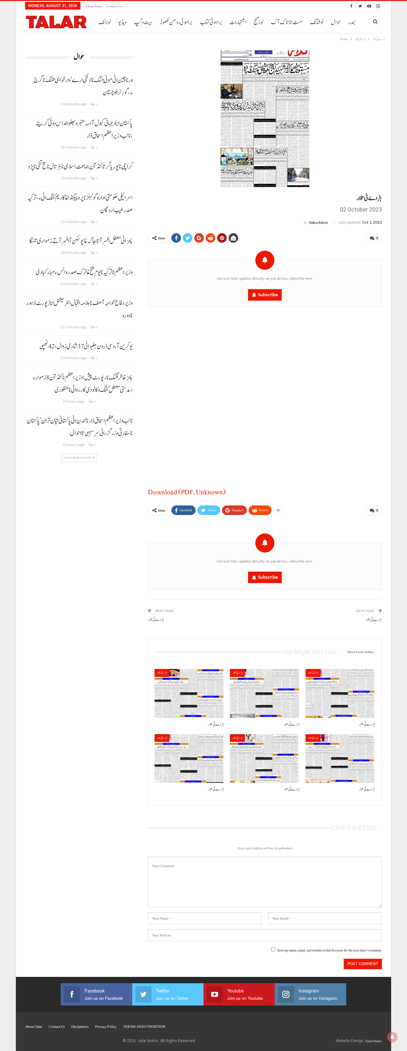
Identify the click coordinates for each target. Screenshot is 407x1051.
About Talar (93, 6)
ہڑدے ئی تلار (156, 619)
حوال (336, 22)
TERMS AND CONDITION (144, 1026)
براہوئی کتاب (211, 22)
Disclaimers (80, 1026)
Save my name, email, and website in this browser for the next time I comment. (329, 950)
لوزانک (105, 22)
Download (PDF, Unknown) (186, 492)
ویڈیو (122, 22)
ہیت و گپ (143, 22)
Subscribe (268, 294)
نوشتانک (316, 22)
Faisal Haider (373, 1041)
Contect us (114, 6)
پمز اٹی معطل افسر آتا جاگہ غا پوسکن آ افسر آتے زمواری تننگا (81, 241)
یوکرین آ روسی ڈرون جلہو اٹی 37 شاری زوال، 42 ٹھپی (86, 346)
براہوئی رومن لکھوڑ (176, 22)
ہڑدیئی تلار (162, 672)
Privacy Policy (106, 1026)
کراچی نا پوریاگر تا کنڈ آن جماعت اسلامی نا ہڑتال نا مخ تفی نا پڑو (80, 166)
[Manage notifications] (392, 1037)
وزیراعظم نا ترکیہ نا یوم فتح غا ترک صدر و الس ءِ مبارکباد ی (84, 272)
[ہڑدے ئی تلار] (189, 693)
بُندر (351, 22)
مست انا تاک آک (286, 22)
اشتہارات (238, 22)
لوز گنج (258, 22)
